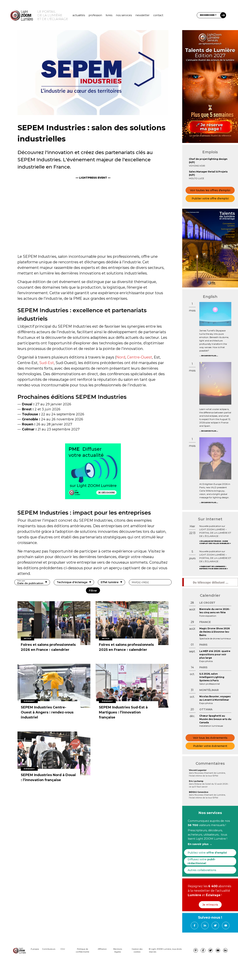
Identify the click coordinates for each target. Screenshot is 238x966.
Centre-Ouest (139, 357)
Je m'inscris (210, 904)
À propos (35, 949)
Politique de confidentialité (82, 950)
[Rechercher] (223, 15)
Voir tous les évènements (210, 737)
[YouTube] (225, 925)
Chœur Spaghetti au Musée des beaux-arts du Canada (215, 719)
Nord (120, 357)
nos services (124, 15)
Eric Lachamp (196, 781)
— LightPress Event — (93, 177)
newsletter (142, 15)
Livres (109, 15)
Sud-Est (46, 363)
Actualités (79, 15)
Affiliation (102, 949)
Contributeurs (48, 949)
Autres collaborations (202, 870)
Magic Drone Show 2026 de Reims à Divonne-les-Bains (214, 632)
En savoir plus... (209, 356)
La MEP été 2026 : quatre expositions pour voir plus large (214, 654)
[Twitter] (215, 925)
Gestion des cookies (137, 950)
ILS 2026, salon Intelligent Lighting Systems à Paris (211, 677)
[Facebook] (194, 925)
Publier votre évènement (210, 746)
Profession (95, 15)
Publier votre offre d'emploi (210, 198)
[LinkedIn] (205, 925)
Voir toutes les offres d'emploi (210, 190)
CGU (63, 949)
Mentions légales (117, 950)
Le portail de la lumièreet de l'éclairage (52, 15)
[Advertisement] (92, 222)
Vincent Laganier (198, 770)
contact (158, 15)
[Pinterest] (195, 950)
